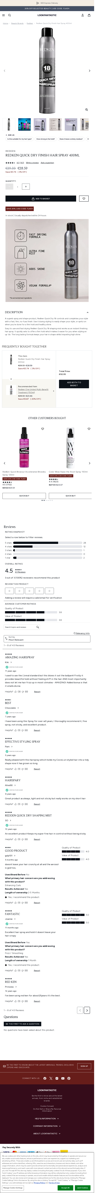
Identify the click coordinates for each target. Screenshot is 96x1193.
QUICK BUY (24, 496)
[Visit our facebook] (45, 1078)
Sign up (84, 1066)
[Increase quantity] (26, 187)
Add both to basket (74, 384)
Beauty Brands (17, 23)
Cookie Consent (47, 1106)
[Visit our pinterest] (69, 1078)
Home (5, 23)
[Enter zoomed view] (87, 110)
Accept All (65, 1188)
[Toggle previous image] (4, 71)
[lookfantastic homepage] (47, 15)
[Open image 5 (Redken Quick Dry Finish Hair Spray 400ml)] (71, 124)
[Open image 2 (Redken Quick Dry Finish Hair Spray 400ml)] (24, 124)
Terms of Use (54, 1183)
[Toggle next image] (90, 71)
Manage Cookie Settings (12, 1188)
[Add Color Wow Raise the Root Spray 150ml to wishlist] (89, 429)
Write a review (32, 163)
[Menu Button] (3, 15)
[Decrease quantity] (9, 187)
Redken (30, 23)
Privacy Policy (39, 1183)
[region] (47, 1172)
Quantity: (11, 181)
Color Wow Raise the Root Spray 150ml (68, 472)
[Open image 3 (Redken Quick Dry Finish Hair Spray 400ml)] (40, 124)
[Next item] (90, 463)
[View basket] (89, 15)
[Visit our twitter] (51, 1078)
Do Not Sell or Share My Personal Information (47, 1110)
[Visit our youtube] (63, 1078)
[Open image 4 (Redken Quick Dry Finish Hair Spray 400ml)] (55, 124)
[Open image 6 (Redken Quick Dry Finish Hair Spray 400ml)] (86, 124)
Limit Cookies (82, 1188)
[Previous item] (4, 463)
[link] (83, 15)
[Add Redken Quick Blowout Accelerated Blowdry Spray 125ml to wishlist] (43, 429)
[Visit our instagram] (57, 1078)
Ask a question (47, 163)
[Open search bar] (9, 15)
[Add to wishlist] (84, 199)
